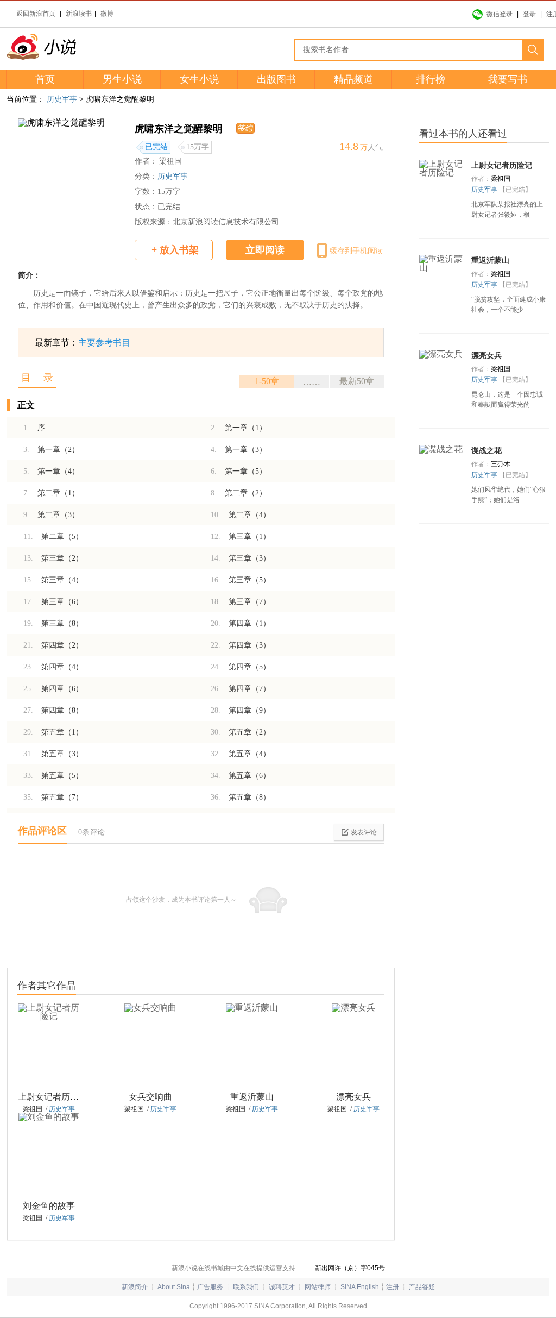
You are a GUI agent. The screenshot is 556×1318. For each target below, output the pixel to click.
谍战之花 (486, 451)
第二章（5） (53, 536)
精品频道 (353, 79)
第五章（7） (53, 797)
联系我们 (246, 1287)
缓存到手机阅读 (356, 251)
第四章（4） (53, 667)
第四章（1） (240, 623)
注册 (392, 1287)
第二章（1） (51, 493)
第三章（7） (240, 602)
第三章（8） (53, 623)
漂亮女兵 (353, 1096)
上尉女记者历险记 (52, 1096)
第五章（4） (240, 754)
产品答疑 (422, 1287)
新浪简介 (135, 1287)
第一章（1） (239, 428)
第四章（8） (53, 710)
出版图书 (276, 79)
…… (311, 381)
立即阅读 (265, 249)
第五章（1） (53, 732)
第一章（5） (239, 471)
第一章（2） (51, 449)
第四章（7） (240, 689)
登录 (529, 14)
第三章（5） (240, 580)
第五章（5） (53, 775)
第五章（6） (240, 775)
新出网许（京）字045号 (350, 1268)
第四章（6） (53, 689)
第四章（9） (240, 710)
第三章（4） (53, 580)
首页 (45, 79)
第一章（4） (51, 471)
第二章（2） (239, 493)
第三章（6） (53, 602)
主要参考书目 (104, 342)
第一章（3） (239, 449)
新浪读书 (79, 13)
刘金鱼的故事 (49, 1205)
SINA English (359, 1287)
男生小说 (122, 79)
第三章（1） (240, 536)
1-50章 (267, 381)
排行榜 (430, 79)
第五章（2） (240, 732)
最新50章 (356, 381)
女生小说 (199, 79)
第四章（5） (240, 667)
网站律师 (318, 1287)
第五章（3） (53, 754)
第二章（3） (51, 515)
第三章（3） (240, 558)
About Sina (173, 1287)
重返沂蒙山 (252, 1096)
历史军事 (62, 99)
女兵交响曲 (150, 1096)
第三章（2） (53, 558)
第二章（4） (240, 515)
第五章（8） (240, 797)
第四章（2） (53, 645)
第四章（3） (240, 645)
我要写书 (507, 79)
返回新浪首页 (35, 13)
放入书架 (175, 249)
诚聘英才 (282, 1287)
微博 (106, 13)
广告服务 (210, 1287)
